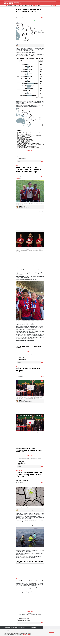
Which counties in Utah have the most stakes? (23, 138)
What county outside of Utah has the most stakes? (24, 134)
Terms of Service (10, 627)
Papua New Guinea (18, 52)
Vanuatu (20, 102)
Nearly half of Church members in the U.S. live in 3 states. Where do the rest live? (28, 147)
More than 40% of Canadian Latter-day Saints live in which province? (26, 146)
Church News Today (21, 156)
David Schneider (23, 44)
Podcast (29, 5)
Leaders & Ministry (24, 5)
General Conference (10, 5)
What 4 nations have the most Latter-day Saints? (24, 142)
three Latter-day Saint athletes (28, 226)
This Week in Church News (22, 158)
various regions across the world (20, 594)
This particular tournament (19, 225)
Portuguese (21, 178)
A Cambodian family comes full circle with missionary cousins (26, 446)
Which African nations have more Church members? (24, 133)
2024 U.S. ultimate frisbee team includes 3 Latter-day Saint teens (27, 344)
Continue (52, 632)
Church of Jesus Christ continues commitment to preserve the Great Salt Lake (29, 580)
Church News (9, 0)
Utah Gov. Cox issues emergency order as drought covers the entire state (29, 525)
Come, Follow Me (19, 5)
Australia (21, 49)
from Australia (32, 227)
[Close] (59, 631)
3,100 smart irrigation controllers (31, 583)
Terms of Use (24, 634)
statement (33, 513)
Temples (15, 5)
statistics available (24, 55)
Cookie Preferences (23, 627)
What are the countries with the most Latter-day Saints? (25, 136)
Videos (31, 5)
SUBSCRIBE (55, 0)
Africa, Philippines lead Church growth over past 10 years (25, 140)
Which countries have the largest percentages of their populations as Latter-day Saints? (29, 135)
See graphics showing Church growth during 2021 (24, 141)
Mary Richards (22, 206)
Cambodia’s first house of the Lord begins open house (25, 448)
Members (17, 7)
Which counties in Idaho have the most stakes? (23, 137)
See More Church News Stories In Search (39, 20)
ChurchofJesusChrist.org (31, 55)
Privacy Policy (14, 627)
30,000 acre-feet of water (37, 573)
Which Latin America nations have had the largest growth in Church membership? (28, 132)
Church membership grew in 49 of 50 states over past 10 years (25, 139)
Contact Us (7, 627)
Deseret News (5, 0)
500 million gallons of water (29, 585)
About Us (5, 627)
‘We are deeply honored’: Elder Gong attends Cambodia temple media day (29, 443)
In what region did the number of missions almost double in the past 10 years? (28, 143)
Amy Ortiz (22, 509)
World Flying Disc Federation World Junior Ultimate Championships (26, 211)
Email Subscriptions (18, 627)
